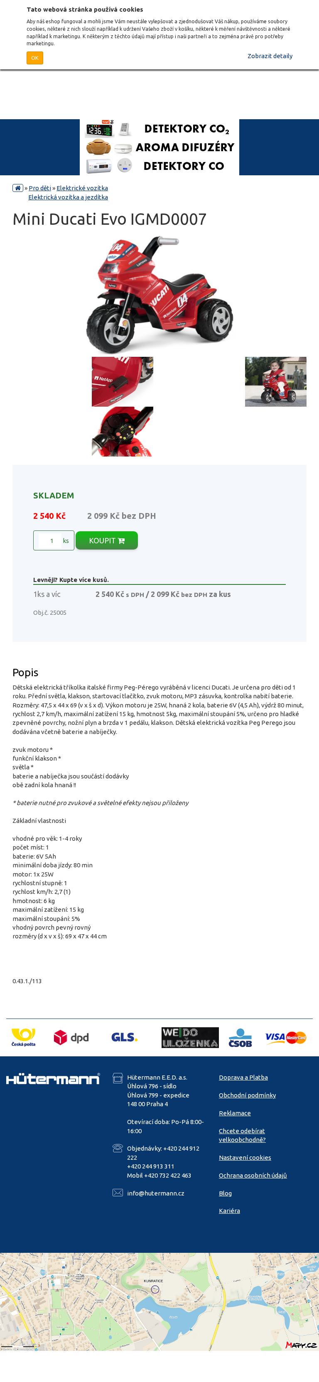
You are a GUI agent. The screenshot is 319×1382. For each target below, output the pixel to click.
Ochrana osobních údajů (253, 1175)
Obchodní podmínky (247, 1095)
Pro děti (40, 187)
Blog (225, 1193)
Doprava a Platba (243, 1077)
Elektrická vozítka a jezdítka (68, 197)
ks (65, 540)
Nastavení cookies (245, 1157)
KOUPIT (103, 540)
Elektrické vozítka (82, 187)
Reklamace (235, 1113)
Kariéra (229, 1210)
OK (35, 58)
